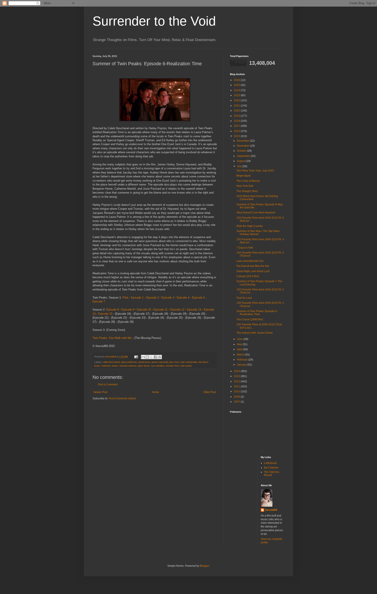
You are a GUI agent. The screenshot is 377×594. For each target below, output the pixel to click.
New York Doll (244, 185)
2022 (237, 100)
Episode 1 (137, 297)
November (243, 145)
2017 (237, 125)
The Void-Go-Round (272, 473)
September (244, 156)
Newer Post (100, 392)
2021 (237, 105)
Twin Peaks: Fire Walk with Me (112, 338)
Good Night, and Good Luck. (253, 271)
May (240, 344)
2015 (237, 136)
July (239, 166)
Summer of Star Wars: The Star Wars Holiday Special (258, 233)
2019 (237, 115)
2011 (237, 386)
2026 (237, 80)
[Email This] (143, 357)
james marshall (160, 362)
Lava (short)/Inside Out (249, 261)
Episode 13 (194, 309)
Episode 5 (198, 297)
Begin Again (243, 175)
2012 (237, 381)
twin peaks (186, 365)
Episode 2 (152, 297)
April (240, 349)
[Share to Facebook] (155, 357)
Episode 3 (167, 297)
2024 (237, 90)
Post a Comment (108, 384)
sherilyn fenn (172, 365)
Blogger (204, 565)
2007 (237, 401)
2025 (237, 85)
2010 (237, 391)
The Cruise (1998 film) (249, 319)
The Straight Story (247, 191)
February (242, 359)
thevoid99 (271, 510)
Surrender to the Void (154, 21)
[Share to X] (151, 357)
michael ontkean (128, 365)
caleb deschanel (111, 362)
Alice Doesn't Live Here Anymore (255, 212)
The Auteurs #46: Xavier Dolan (254, 332)
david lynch (144, 362)
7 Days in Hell (244, 247)
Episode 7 (99, 301)
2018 (237, 120)
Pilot (125, 297)
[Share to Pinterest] (160, 357)
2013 (237, 376)
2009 (237, 396)
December (243, 140)
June (240, 339)
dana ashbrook (129, 362)
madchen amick (109, 365)
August (241, 161)
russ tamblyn (158, 365)
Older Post (209, 392)
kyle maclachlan (188, 362)
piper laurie (143, 365)
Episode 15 (105, 313)
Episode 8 (112, 309)
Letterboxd (270, 463)
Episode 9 (128, 309)
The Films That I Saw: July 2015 (255, 170)
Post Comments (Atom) (122, 398)
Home (155, 392)
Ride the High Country (249, 226)
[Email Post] (136, 356)
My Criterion (271, 467)
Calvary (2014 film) (247, 276)
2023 (237, 95)
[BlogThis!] (147, 357)
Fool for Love (244, 297)
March (241, 354)
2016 (237, 131)
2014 (237, 371)
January (242, 364)
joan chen (174, 362)
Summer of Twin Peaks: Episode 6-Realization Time (257, 313)
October (242, 150)
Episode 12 (177, 309)
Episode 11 (161, 309)
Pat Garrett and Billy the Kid (252, 266)
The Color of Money (248, 180)
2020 (237, 110)
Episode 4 (183, 297)
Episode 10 (144, 309)
